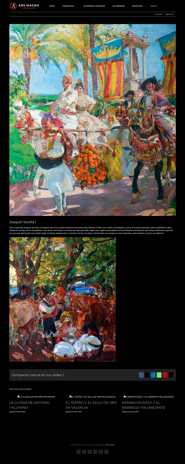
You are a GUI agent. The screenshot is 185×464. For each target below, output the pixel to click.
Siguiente (169, 14)
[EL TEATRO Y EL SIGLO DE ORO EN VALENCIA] (92, 397)
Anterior (159, 14)
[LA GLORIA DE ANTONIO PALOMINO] (36, 397)
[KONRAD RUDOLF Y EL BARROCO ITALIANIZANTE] (149, 397)
